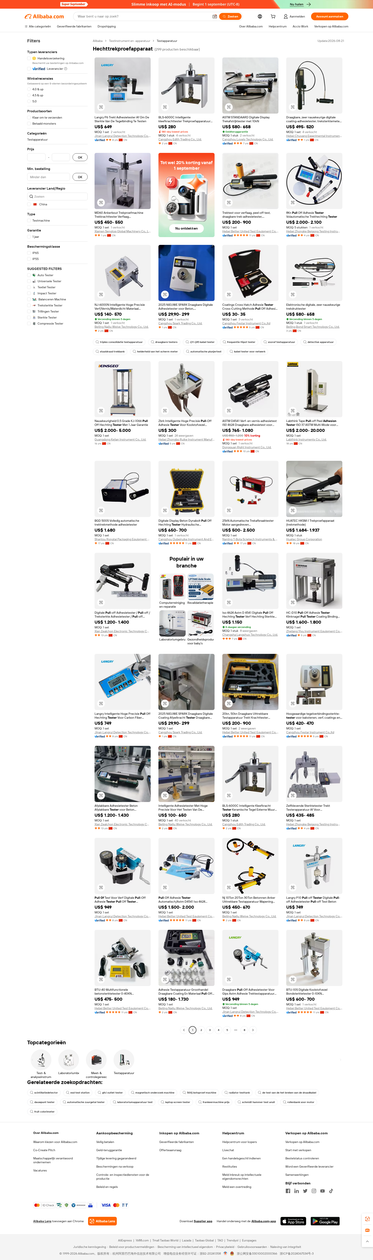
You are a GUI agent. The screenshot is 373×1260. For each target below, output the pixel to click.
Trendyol (232, 1240)
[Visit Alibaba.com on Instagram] (313, 1190)
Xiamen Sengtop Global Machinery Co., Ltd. (123, 231)
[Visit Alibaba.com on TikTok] (331, 1190)
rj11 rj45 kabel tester (202, 342)
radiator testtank (239, 1092)
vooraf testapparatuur (281, 342)
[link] (367, 1219)
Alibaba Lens (42, 1221)
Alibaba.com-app (263, 1221)
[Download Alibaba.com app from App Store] (293, 1221)
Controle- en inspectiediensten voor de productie (122, 1176)
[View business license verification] (225, 1253)
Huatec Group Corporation (304, 539)
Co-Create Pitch (44, 1150)
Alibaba (98, 41)
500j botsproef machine (201, 1092)
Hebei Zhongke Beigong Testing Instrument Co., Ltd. (314, 231)
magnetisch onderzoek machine (154, 1092)
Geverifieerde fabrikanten (176, 1142)
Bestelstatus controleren (302, 1158)
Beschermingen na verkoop (114, 1166)
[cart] (274, 17)
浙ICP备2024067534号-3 (297, 1253)
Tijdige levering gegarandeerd (116, 1158)
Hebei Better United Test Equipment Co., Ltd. (250, 231)
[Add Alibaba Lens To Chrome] (102, 1221)
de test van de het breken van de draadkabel (289, 1092)
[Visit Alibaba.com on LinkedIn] (296, 1190)
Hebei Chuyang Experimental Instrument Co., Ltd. (314, 136)
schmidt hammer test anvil (258, 1102)
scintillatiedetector (46, 1092)
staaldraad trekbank (112, 351)
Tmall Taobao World (165, 1240)
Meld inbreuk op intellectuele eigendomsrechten (241, 1176)
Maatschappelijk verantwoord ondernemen (53, 1160)
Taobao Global (204, 1240)
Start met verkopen (298, 1150)
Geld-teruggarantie (109, 1150)
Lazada (186, 1240)
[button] (214, 16)
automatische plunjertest (205, 351)
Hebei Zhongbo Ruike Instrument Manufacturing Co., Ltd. (186, 439)
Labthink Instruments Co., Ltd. (306, 439)
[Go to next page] (253, 1030)
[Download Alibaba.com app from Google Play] (325, 1221)
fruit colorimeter (44, 1111)
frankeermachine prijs (216, 1102)
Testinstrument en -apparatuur (129, 41)
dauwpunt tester (44, 1102)
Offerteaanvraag (170, 1150)
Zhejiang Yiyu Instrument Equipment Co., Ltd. (314, 631)
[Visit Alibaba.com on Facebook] (288, 1190)
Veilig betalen (105, 1142)
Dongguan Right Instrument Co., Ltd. (246, 447)
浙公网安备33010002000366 (257, 1253)
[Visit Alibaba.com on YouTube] (322, 1190)
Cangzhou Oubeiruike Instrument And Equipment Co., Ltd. (186, 539)
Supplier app (203, 1221)
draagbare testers (166, 342)
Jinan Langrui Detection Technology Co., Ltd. (123, 136)
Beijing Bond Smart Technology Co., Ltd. (313, 326)
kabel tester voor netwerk (249, 351)
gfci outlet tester (112, 1092)
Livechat (228, 1150)
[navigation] (57, 536)
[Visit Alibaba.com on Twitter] (305, 1190)
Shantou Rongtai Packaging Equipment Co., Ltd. (123, 539)
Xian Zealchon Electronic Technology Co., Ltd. (123, 631)
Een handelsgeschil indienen (241, 1158)
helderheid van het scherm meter (157, 351)
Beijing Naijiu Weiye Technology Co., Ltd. (122, 326)
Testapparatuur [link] (167, 41)
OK (80, 157)
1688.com (142, 1240)
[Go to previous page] (184, 1030)
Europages (249, 1240)
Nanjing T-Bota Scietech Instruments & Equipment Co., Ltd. (250, 539)
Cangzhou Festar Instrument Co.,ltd (246, 323)
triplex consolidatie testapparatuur (121, 342)
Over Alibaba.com (45, 1133)
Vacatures (40, 1170)
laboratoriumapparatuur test (135, 1102)
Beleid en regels (107, 1187)
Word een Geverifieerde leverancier (309, 1166)
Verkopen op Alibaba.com (302, 1142)
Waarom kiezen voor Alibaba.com (55, 1142)
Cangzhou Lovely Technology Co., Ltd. (247, 139)
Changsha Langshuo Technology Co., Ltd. (250, 634)
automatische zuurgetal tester (86, 1102)
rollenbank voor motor (300, 1102)
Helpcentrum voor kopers (239, 1142)
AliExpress (125, 1240)
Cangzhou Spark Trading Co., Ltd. (180, 323)
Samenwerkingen (297, 1174)
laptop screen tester (177, 1102)
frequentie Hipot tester (241, 342)
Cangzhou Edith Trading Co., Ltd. (180, 139)
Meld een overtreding (236, 1187)
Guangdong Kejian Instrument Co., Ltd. (120, 439)
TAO (220, 1240)
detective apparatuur (321, 342)
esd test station (80, 1092)
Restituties (229, 1166)
